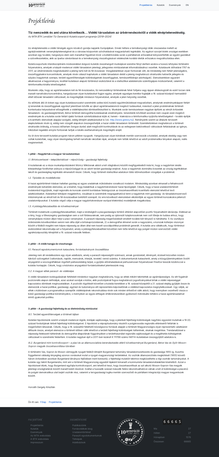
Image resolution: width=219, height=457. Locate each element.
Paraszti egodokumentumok (87, 435)
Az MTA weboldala (40, 435)
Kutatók (34, 428)
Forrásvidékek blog (82, 428)
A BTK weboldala (39, 439)
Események (36, 432)
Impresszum (36, 442)
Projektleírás (36, 425)
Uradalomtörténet (81, 432)
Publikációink (79, 425)
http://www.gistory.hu (121, 119)
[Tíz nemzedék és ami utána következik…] (36, 5)
